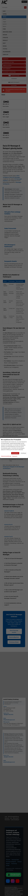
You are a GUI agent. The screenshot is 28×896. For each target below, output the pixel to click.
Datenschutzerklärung (6, 456)
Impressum (14, 456)
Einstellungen (23, 453)
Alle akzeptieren (15, 453)
